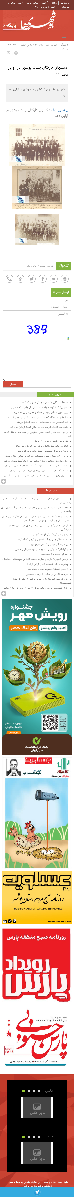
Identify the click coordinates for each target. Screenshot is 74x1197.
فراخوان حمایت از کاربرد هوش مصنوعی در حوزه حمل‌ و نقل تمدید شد (37, 434)
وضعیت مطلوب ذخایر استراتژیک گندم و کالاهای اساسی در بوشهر (37, 466)
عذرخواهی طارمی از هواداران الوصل (51, 441)
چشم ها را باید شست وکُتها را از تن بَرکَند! (48, 564)
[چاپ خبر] (16, 53)
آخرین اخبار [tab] (55, 394)
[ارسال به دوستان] (8, 53)
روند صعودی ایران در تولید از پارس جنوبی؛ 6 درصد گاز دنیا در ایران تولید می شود (36, 501)
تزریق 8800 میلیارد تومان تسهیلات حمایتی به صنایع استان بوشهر (37, 456)
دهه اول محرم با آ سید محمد (54, 554)
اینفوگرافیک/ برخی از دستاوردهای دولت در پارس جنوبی (42, 549)
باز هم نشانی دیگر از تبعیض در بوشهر (50, 544)
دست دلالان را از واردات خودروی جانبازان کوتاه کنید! (43, 539)
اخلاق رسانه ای (15, 3)
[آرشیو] (3, 481)
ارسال (13, 384)
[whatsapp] (9, 279)
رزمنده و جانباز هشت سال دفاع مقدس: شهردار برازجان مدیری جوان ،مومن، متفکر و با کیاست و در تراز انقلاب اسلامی (36, 518)
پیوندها (65, 7)
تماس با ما (32, 3)
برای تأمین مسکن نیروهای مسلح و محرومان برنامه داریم (41, 412)
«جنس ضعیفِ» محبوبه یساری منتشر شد (48, 569)
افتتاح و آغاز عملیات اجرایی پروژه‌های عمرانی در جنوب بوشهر (39, 471)
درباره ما (65, 3)
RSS (54, 3)
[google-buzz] (20, 279)
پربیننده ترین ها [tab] (55, 491)
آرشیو (45, 3)
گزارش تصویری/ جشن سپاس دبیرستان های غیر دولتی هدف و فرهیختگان (40, 527)
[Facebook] (43, 279)
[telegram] (37, 1192)
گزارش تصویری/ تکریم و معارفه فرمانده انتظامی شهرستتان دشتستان (35, 559)
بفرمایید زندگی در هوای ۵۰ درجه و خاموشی (47, 574)
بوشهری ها (60, 110)
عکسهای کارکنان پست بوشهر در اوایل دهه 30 (37, 71)
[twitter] (32, 279)
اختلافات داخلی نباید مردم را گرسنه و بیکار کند (45, 402)
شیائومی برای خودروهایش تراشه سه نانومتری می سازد (42, 446)
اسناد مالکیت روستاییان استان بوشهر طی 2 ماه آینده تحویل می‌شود (36, 461)
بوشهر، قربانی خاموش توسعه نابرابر (51, 534)
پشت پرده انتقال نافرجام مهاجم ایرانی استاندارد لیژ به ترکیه (39, 427)
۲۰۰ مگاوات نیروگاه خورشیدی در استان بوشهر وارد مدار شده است (37, 417)
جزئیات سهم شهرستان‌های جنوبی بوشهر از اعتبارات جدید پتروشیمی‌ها (42, 581)
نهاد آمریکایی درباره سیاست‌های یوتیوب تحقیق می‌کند (43, 422)
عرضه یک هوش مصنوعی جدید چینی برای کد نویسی (43, 451)
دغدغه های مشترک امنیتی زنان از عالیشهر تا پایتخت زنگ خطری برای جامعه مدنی (36, 509)
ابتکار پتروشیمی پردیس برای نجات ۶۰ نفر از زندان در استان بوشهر (36, 588)
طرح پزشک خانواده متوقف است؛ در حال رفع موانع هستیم (40, 407)
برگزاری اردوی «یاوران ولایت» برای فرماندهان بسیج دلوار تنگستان (36, 476)
